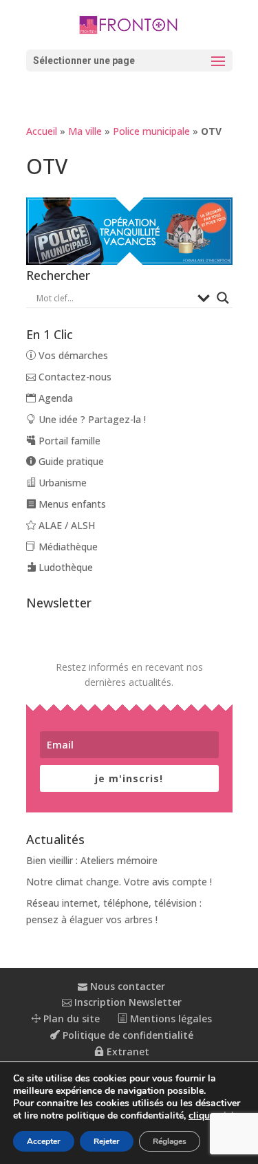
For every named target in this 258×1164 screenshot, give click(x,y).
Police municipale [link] (151, 131)
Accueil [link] (41, 131)
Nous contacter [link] (126, 986)
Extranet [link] (126, 1051)
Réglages (169, 1141)
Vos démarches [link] (72, 355)
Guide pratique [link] (70, 461)
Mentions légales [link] (169, 1018)
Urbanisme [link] (61, 482)
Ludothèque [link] (64, 567)
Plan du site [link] (70, 1018)
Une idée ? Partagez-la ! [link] (91, 419)
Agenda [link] (54, 398)
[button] (129, 61)
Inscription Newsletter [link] (127, 1002)
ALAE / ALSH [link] (65, 525)
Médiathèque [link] (67, 546)
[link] (129, 24)
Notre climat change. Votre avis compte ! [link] (119, 881)
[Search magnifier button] (223, 298)
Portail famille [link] (68, 440)
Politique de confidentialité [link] (126, 1035)
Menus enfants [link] (71, 503)
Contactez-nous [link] (73, 376)
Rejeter (107, 1141)
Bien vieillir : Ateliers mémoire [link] (92, 860)
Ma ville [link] (85, 131)
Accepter (44, 1141)
